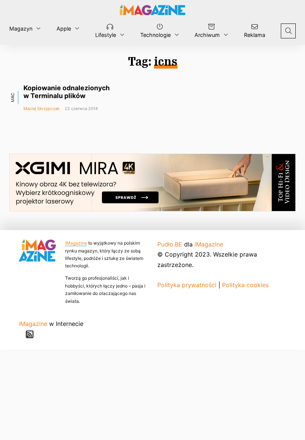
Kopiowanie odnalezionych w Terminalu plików (66, 92)
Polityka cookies (245, 285)
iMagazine (76, 243)
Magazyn (20, 28)
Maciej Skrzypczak (41, 108)
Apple (64, 28)
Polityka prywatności (186, 285)
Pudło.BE (169, 244)
